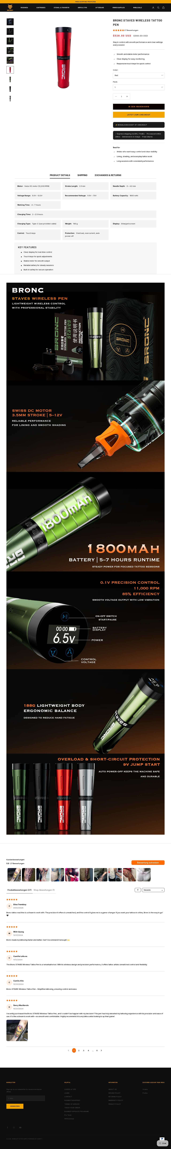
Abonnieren (15, 1106)
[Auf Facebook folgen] (7, 1127)
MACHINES (24, 7)
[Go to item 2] (28, 874)
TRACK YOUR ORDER (72, 1108)
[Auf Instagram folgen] (14, 1127)
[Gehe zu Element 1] (10, 22)
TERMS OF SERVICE (71, 1104)
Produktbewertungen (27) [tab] (19, 890)
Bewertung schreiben (148, 862)
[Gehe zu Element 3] (10, 41)
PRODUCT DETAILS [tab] (60, 175)
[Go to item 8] (115, 874)
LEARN (66, 1093)
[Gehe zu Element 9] (10, 98)
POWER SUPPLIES (119, 7)
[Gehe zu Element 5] (10, 60)
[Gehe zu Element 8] (10, 89)
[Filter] (138, 890)
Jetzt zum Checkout (138, 115)
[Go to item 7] (100, 874)
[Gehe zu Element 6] (10, 70)
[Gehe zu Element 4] (10, 50)
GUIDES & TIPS (70, 1089)
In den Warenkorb (138, 106)
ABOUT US (112, 1089)
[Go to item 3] (43, 874)
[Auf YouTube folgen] (20, 1127)
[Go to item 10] (144, 874)
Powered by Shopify (35, 1139)
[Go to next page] (102, 1050)
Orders (145, 1089)
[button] (118, 30)
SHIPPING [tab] (82, 175)
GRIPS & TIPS (82, 7)
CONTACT (68, 1097)
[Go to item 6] (86, 874)
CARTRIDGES (40, 7)
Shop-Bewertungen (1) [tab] (44, 890)
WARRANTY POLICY (115, 1100)
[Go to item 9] (129, 874)
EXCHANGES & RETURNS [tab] (108, 175)
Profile (145, 1093)
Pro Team (67, 1115)
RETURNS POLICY (115, 1097)
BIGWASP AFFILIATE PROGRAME (76, 1111)
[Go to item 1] (14, 874)
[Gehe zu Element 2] (10, 31)
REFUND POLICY (114, 1093)
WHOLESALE (137, 7)
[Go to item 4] (57, 874)
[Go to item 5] (72, 874)
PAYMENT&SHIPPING (72, 1100)
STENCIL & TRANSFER (61, 7)
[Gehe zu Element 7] (10, 79)
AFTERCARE (100, 7)
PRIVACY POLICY (114, 1104)
